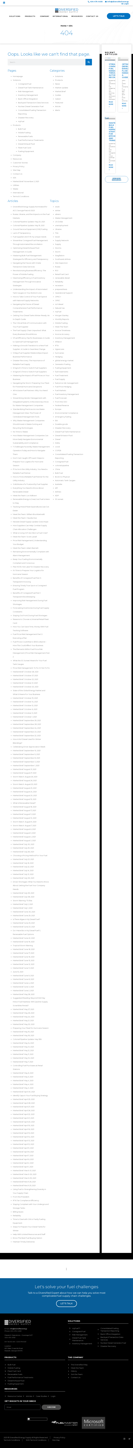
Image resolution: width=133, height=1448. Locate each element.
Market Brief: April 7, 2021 (23, 1155)
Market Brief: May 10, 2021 (23, 1058)
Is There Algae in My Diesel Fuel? (26, 919)
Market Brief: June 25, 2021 (24, 923)
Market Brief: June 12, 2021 (23, 964)
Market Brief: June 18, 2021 (24, 949)
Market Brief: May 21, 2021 (23, 1020)
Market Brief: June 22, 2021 (24, 938)
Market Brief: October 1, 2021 (25, 717)
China (57, 469)
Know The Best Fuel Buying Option (27, 1238)
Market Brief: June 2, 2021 (23, 990)
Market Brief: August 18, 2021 (24, 807)
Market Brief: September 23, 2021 (27, 732)
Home (63, 26)
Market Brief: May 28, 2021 (23, 994)
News (57, 84)
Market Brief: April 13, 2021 (23, 1140)
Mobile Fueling (24, 133)
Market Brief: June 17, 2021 (23, 953)
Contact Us (17, 174)
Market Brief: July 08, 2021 (23, 897)
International (18, 193)
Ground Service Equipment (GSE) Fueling (30, 229)
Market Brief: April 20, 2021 (24, 1122)
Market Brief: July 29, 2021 (23, 848)
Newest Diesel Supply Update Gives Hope (30, 522)
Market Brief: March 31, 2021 (24, 1170)
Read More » (111, 104)
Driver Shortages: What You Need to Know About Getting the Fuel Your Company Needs (31, 885)
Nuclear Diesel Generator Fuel (31, 106)
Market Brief (60, 91)
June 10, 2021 (18, 972)
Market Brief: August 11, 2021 (24, 814)
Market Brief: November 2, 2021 (26, 181)
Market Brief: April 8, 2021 (23, 1152)
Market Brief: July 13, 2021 (23, 874)
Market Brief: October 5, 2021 (25, 713)
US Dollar (59, 222)
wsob (57, 207)
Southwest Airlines (63, 259)
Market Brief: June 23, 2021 (24, 927)
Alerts (57, 110)
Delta (57, 443)
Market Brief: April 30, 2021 (24, 1092)
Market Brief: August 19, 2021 (24, 799)
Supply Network (62, 240)
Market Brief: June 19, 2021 (23, 942)
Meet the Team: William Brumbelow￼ (29, 514)
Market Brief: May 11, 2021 (23, 1054)
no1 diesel (59, 304)
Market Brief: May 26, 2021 (23, 1013)
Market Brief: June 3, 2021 (23, 987)
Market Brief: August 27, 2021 (24, 773)
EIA (56, 420)
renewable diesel (62, 278)
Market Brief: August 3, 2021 (24, 840)
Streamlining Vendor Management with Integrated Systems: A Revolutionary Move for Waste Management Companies (31, 402)
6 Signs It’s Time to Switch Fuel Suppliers (30, 368)
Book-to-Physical (62, 477)
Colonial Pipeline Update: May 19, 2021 (28, 225)
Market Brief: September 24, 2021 (27, 728)
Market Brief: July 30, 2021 (23, 844)
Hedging (58, 357)
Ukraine (58, 229)
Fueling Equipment (26, 151)
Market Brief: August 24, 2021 (25, 792)
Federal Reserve (62, 405)
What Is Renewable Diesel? (24, 803)
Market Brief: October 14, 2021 (25, 702)
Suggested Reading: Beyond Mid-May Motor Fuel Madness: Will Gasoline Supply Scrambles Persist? (30, 1002)
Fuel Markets (60, 390)
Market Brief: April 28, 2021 (24, 1103)
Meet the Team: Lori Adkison (25, 495)
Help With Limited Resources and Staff (29, 1234)
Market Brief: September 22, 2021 (27, 735)
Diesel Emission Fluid (63, 435)
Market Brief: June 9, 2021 (23, 975)
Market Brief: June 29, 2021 (24, 915)
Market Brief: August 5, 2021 (24, 833)
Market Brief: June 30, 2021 (24, 912)
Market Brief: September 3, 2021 (26, 762)
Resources (17, 159)
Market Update (61, 88)
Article (58, 106)
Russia (57, 267)
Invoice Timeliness (62, 330)
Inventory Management (28, 95)
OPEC (57, 300)
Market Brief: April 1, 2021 (23, 1167)
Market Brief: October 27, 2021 (25, 675)
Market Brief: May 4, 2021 (23, 1080)
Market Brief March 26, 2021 (24, 1182)
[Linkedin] (4, 3)
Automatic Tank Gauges (65, 480)
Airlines (58, 492)
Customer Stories (20, 163)
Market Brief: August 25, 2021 (24, 788)
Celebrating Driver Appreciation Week (29, 747)
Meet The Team (61, 327)
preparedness (61, 289)
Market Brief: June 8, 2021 (23, 979)
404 (14, 178)
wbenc (58, 214)
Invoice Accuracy (62, 334)
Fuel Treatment (61, 375)
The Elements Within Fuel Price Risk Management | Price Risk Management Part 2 (31, 653)
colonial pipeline (62, 465)
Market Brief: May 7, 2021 (23, 1062)
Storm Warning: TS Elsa (22, 900)
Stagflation (59, 255)
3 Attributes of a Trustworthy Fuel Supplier (30, 484)
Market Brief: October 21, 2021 (25, 683)
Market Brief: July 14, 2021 (23, 870)
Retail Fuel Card (61, 274)
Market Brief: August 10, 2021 (24, 818)
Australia (58, 484)
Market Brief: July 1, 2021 (22, 908)
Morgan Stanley (61, 315)
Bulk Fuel (22, 129)
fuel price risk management (66, 383)
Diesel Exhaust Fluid (26, 144)
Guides (58, 95)
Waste (15, 189)
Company (17, 155)
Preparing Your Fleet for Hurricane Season (31, 1028)
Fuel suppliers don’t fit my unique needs (29, 237)
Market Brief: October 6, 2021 (25, 709)
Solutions (17, 80)
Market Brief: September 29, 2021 (27, 720)
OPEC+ (58, 297)
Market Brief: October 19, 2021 (25, 698)
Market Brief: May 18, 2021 (23, 1035)
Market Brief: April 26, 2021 (24, 1110)
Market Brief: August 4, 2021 (24, 837)
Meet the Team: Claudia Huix (25, 518)
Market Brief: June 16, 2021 (23, 957)
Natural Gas (60, 308)
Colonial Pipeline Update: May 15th (27, 1039)
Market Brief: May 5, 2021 (23, 1077)
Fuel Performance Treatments (31, 140)
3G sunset (59, 499)
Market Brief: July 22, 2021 (23, 867)
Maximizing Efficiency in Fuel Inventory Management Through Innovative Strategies (29, 282)
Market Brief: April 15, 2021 (23, 1133)
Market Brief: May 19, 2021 (23, 1032)
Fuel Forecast (61, 398)
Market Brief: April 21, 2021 (23, 1118)
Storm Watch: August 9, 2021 (24, 822)
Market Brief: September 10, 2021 (27, 750)
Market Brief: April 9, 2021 (23, 1148)
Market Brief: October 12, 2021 (25, 705)
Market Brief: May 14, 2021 (23, 1043)
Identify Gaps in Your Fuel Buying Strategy (30, 1095)
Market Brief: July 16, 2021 (23, 863)
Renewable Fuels (25, 136)
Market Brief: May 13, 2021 (23, 1047)
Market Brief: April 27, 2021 (23, 1107)
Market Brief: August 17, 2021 (24, 810)
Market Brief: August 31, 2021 (24, 769)
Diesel (57, 439)
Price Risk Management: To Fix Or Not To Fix (31, 668)
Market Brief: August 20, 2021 (25, 795)
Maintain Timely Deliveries (24, 1242)
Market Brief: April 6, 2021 (23, 1159)
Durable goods (61, 424)
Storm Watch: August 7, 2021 (24, 825)
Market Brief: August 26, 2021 (25, 780)
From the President (21, 1197)
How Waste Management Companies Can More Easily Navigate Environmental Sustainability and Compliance (30, 439)
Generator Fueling (62, 364)
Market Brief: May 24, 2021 (23, 1017)
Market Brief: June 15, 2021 (23, 960)
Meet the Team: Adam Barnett (25, 548)
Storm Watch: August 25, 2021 (25, 784)
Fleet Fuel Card (24, 148)
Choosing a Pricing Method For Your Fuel (30, 855)
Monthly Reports (62, 319)
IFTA (57, 345)
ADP (57, 495)
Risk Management (25, 91)
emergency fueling (63, 417)
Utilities (16, 185)
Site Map (16, 170)
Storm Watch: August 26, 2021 (25, 777)
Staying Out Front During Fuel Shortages (30, 615)
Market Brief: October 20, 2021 (25, 687)
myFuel (21, 121)
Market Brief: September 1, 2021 (26, 765)
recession (59, 285)
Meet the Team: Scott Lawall (25, 537)
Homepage (18, 76)
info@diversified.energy (18, 1329)
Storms (58, 248)
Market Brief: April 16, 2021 (23, 1129)
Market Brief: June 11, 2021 (23, 968)
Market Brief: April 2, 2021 (23, 1163)
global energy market (64, 360)
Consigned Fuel (24, 84)
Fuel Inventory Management (67, 394)
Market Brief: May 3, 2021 (23, 1088)
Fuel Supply (60, 379)
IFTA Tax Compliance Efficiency (26, 1200)
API (56, 488)
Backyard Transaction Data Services (33, 103)
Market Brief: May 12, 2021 (23, 1050)
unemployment (61, 225)
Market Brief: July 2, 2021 (23, 904)
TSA (56, 233)
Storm (57, 252)
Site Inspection (61, 263)
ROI (56, 270)
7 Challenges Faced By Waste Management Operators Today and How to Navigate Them (31, 450)
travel (57, 237)
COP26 (58, 450)
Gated (57, 99)
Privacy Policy (18, 166)
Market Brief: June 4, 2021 (23, 983)
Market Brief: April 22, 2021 (23, 1114)
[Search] (88, 62)
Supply (58, 244)
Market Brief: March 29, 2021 (24, 1178)
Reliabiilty (59, 282)
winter (57, 210)
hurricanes (59, 353)
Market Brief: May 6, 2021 (23, 1073)
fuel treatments (61, 372)
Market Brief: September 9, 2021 (26, 754)
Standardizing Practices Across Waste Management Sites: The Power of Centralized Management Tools (29, 413)
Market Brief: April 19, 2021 (23, 1125)
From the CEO (61, 402)
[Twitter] (129, 1439)
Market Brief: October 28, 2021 (25, 672)
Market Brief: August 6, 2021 (24, 829)
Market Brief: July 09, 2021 (23, 878)
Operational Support (64, 293)
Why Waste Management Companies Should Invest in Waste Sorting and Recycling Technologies (28, 424)
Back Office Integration (28, 99)
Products (17, 125)
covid (57, 447)
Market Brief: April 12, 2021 (23, 1144)
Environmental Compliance (66, 413)
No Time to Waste (20, 432)
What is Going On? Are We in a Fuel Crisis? (30, 533)
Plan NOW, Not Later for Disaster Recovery (31, 567)
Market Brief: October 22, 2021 (25, 679)
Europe (58, 409)
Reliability (17, 1216)
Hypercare (59, 349)
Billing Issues (18, 1212)
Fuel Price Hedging (63, 387)
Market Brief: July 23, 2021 (23, 859)
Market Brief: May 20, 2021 (23, 1024)
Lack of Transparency (22, 233)
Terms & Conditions (21, 196)
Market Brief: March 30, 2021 (24, 1174)
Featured (59, 103)
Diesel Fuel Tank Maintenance (30, 88)
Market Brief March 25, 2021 (24, 1185)
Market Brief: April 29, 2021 (24, 1099)
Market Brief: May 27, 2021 (23, 1009)
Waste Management (63, 218)
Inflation (58, 342)
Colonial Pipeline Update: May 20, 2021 (29, 222)
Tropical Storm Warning (23, 945)
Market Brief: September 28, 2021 (27, 724)
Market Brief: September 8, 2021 (26, 758)
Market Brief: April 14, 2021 (23, 1137)
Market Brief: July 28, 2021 (23, 852)
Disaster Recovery (26, 118)
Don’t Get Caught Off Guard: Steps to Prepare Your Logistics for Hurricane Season (28, 462)
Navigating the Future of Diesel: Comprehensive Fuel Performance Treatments (27, 308)
